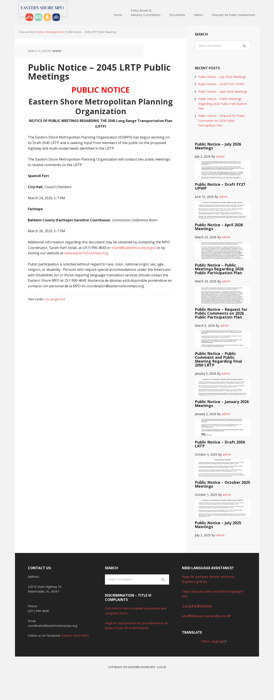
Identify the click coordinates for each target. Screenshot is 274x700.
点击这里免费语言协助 (197, 606)
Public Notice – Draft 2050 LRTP (220, 443)
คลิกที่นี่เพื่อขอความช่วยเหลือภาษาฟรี (206, 616)
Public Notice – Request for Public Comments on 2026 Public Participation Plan (221, 120)
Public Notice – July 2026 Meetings (222, 77)
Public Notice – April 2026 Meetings (222, 91)
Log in (161, 667)
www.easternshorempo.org (86, 253)
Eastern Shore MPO (43, 10)
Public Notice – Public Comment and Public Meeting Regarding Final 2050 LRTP (218, 359)
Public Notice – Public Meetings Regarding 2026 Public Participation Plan (222, 103)
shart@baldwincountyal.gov (134, 247)
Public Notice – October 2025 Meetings (222, 484)
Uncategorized (55, 299)
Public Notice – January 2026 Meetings (222, 403)
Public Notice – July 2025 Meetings (218, 524)
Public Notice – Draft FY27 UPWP (221, 84)
